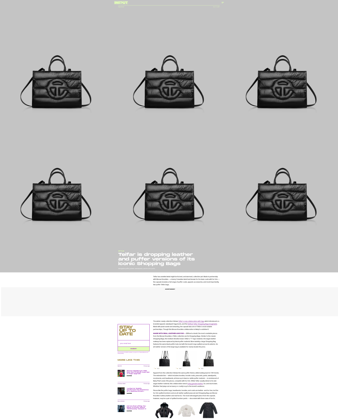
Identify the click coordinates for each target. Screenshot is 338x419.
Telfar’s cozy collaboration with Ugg (191, 321)
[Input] (121, 2)
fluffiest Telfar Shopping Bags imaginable (202, 324)
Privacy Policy (121, 353)
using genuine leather (195, 383)
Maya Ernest (121, 6)
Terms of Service (143, 352)
